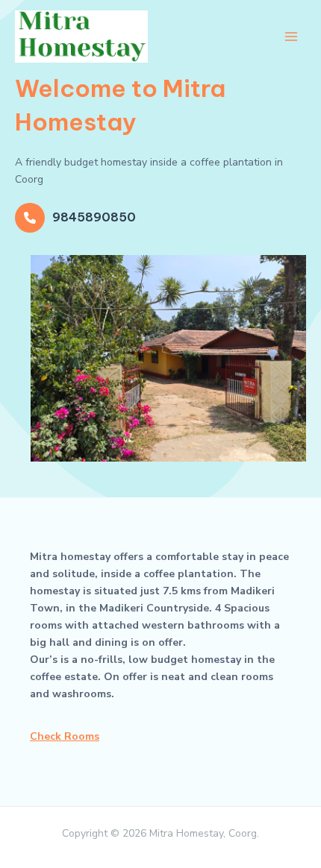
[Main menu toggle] (290, 36)
